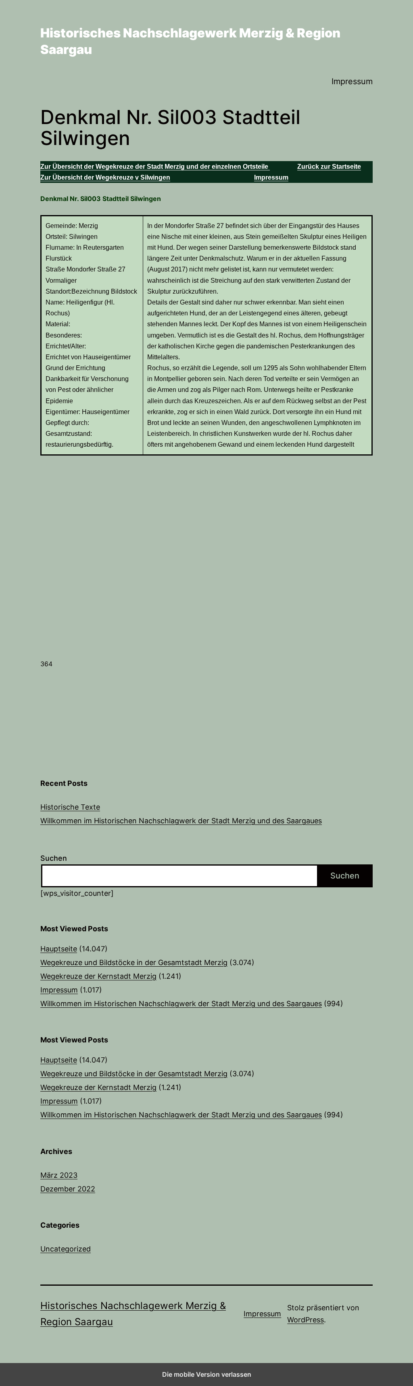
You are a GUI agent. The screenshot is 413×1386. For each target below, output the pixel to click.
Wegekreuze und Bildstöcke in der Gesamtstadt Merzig (133, 962)
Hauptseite (58, 949)
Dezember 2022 (67, 1189)
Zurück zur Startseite (329, 166)
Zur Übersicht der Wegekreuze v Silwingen (105, 177)
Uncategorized (65, 1249)
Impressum (352, 81)
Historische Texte (70, 807)
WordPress (305, 1320)
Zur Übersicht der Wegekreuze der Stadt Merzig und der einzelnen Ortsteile (155, 166)
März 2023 (58, 1175)
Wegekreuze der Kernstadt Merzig (98, 976)
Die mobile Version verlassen (206, 1374)
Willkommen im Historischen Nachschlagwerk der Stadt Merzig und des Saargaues (181, 820)
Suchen (53, 858)
